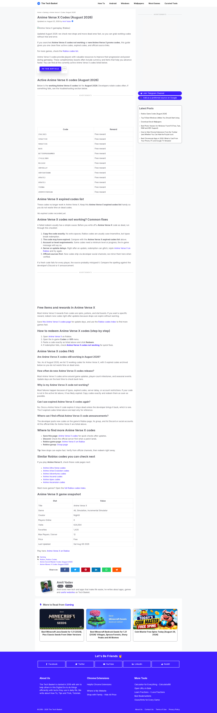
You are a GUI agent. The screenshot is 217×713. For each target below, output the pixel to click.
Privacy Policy (174, 709)
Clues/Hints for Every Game (147, 700)
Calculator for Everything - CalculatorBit (152, 684)
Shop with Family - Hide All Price (101, 695)
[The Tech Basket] (38, 3)
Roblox (42, 559)
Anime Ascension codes (54, 482)
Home (39, 12)
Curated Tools (171, 3)
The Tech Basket (49, 3)
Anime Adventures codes (54, 474)
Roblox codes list (70, 51)
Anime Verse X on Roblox (73, 442)
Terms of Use (161, 709)
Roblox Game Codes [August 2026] (154, 114)
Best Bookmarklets (142, 696)
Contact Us (149, 709)
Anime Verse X (55, 336)
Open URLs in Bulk (142, 688)
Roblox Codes (51, 559)
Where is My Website (96, 691)
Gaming (45, 12)
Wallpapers (139, 3)
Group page (62, 444)
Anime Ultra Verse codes (54, 468)
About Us (138, 709)
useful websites (68, 592)
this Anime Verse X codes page (56, 322)
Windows (125, 3)
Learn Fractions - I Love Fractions (149, 692)
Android (112, 3)
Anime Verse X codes (68, 436)
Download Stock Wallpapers (151, 122)
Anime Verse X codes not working (83, 345)
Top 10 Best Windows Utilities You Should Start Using (160, 118)
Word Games (154, 3)
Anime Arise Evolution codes (56, 471)
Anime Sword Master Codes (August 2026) (56, 562)
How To (101, 3)
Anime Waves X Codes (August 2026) (54, 564)
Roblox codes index (107, 322)
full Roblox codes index (75, 488)
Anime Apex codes (51, 479)
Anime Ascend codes (52, 476)
